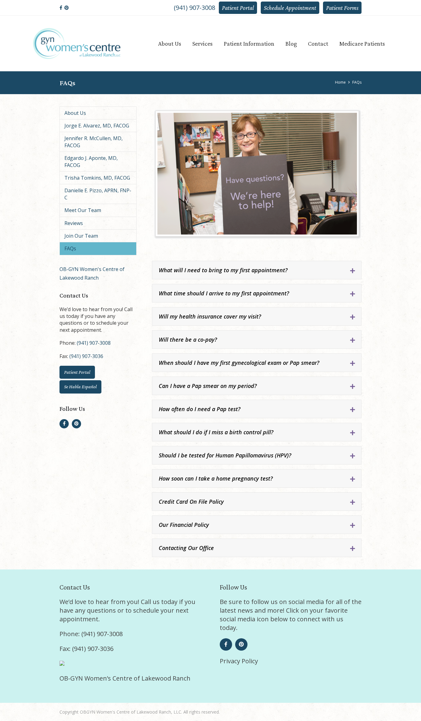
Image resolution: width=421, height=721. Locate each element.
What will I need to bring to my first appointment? (223, 270)
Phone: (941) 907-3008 (91, 634)
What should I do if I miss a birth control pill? (216, 432)
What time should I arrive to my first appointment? (224, 293)
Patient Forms (342, 7)
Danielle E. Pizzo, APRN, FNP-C (97, 194)
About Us (75, 113)
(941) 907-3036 (86, 356)
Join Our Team (81, 235)
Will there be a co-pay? (188, 339)
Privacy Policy (239, 661)
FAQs (70, 248)
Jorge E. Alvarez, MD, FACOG (96, 125)
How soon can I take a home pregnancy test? (216, 478)
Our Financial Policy (184, 524)
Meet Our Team (82, 210)
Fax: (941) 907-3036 (86, 648)
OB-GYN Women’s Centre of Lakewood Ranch (124, 678)
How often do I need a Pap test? (199, 409)
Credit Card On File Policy (191, 501)
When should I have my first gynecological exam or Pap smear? (239, 362)
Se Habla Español (80, 386)
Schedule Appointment (290, 7)
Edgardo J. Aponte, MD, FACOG (91, 161)
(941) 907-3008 (194, 7)
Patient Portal (238, 7)
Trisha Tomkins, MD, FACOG (97, 177)
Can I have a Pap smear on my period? (208, 386)
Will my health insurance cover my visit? (210, 316)
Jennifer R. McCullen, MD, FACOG (93, 141)
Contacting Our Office (186, 548)
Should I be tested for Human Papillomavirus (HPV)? (225, 455)
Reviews (73, 223)
